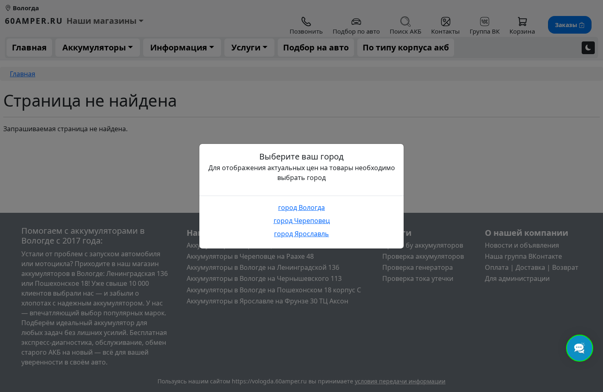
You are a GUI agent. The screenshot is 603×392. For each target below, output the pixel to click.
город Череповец (302, 220)
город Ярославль (301, 233)
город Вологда (301, 207)
